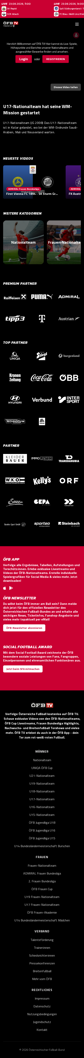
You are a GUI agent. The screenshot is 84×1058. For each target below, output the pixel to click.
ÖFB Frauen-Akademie (42, 912)
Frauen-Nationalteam (42, 865)
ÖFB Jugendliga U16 (42, 830)
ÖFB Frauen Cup (42, 889)
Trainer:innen (42, 947)
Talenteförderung (42, 939)
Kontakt (42, 1029)
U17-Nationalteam (42, 799)
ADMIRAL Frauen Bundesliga (42, 873)
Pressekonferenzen (42, 963)
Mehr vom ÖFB (42, 979)
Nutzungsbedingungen (42, 1014)
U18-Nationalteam (42, 791)
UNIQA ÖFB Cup (42, 767)
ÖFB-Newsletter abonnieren (24, 628)
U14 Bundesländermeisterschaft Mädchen (42, 920)
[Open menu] (77, 24)
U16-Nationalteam (42, 807)
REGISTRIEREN (55, 59)
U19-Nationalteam (42, 783)
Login (23, 59)
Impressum (42, 998)
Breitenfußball (42, 971)
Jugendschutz (42, 1022)
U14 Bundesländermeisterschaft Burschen (42, 846)
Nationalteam (42, 760)
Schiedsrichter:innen (42, 955)
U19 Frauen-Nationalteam (42, 896)
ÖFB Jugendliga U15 (42, 838)
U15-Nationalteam (42, 814)
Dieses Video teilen (66, 87)
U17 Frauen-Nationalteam (42, 904)
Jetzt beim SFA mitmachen (22, 669)
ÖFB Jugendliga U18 (42, 822)
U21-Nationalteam (42, 775)
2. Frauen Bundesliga (42, 881)
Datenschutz (42, 1006)
